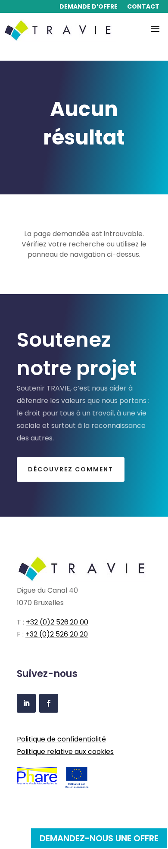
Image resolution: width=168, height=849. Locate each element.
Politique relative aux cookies (65, 752)
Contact (143, 7)
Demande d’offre (88, 7)
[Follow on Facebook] (48, 703)
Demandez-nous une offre (99, 838)
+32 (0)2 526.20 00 (57, 622)
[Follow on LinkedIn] (26, 703)
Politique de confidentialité (61, 739)
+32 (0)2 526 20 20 (56, 634)
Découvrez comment (70, 469)
